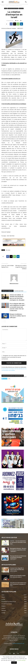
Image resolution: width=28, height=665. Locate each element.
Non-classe (21, 8)
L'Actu (7, 5)
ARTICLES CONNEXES (7, 291)
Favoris (3, 298)
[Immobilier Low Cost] (12, 527)
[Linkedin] (21, 23)
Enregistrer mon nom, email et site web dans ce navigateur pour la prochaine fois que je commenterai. (13, 357)
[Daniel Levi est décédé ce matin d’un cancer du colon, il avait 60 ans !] (5, 577)
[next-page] (5, 321)
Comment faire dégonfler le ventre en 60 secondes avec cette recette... (17, 569)
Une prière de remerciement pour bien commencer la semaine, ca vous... (18, 584)
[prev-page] (2, 321)
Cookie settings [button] (21, 660)
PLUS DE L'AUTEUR (18, 291)
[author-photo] (14, 281)
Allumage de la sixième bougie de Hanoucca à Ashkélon (21, 267)
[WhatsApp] (18, 23)
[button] (2, 2)
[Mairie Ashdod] (12, 424)
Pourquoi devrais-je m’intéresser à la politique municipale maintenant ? (18, 557)
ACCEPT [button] (14, 662)
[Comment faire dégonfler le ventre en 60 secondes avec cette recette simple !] (5, 570)
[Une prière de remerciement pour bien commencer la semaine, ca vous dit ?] (5, 584)
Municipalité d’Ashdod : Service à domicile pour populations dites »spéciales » (18, 550)
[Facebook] (11, 23)
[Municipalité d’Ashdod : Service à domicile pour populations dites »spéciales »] (5, 550)
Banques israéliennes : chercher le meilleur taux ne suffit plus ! (18, 315)
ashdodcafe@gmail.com (18, 643)
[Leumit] (12, 468)
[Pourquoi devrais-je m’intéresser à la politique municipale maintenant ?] (4, 557)
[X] (14, 23)
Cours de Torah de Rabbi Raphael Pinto (7, 266)
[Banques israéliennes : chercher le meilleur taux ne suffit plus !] (5, 315)
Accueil (2, 5)
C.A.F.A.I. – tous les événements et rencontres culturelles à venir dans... (18, 542)
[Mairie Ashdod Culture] (12, 446)
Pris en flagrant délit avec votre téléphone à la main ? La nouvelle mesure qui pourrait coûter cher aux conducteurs (17, 307)
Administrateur (14, 283)
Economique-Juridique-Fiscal (16, 5)
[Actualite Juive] (12, 489)
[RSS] (18, 653)
